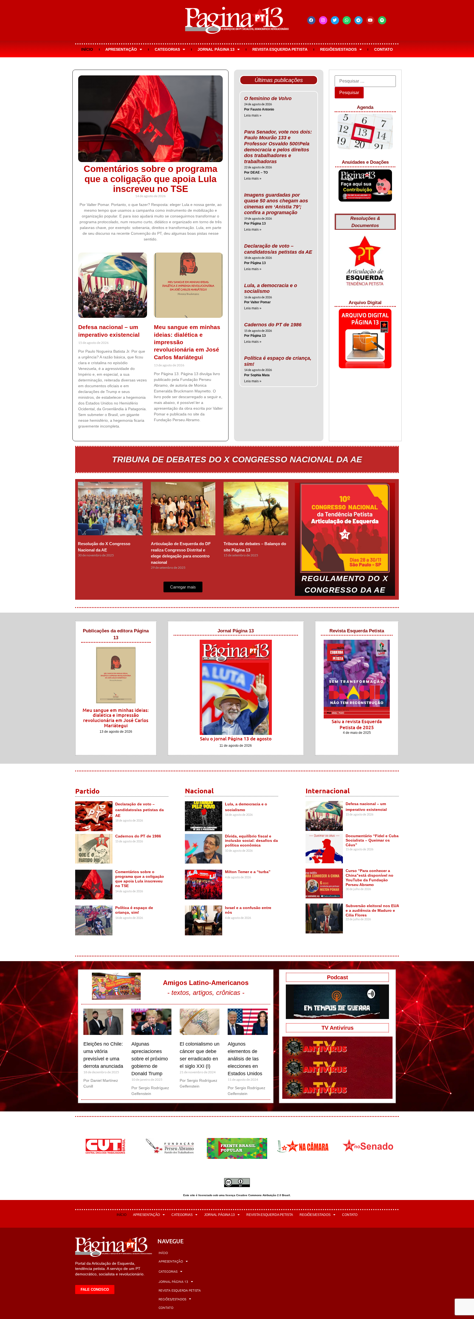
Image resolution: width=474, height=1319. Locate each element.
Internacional (328, 790)
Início (87, 49)
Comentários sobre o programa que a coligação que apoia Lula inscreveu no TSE (150, 179)
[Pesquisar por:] (365, 81)
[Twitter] (335, 20)
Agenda (365, 107)
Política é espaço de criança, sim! (134, 910)
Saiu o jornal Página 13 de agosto (236, 738)
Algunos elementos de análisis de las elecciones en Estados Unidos (245, 1058)
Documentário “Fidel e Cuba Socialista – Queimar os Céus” (372, 840)
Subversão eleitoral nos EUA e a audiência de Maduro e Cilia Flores (372, 910)
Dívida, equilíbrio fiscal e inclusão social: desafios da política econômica (251, 841)
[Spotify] (382, 20)
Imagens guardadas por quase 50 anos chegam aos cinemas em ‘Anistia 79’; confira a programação (276, 204)
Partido (87, 790)
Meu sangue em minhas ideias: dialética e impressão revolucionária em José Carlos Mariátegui (116, 718)
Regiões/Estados (338, 49)
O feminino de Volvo (268, 98)
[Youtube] (370, 20)
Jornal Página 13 (216, 49)
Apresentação (121, 49)
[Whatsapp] (347, 20)
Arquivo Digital (365, 302)
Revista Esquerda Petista (279, 49)
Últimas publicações (279, 80)
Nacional (199, 790)
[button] (182, 587)
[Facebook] (311, 20)
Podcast (337, 977)
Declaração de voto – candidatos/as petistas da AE (278, 249)
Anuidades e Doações (365, 162)
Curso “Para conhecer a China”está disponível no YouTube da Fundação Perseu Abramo (369, 877)
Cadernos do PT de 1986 (272, 324)
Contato (383, 49)
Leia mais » (252, 115)
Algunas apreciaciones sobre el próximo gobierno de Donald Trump (149, 1058)
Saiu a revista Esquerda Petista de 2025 (357, 724)
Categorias (167, 49)
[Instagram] (323, 20)
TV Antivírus (337, 1028)
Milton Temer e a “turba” (247, 872)
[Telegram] (358, 20)
